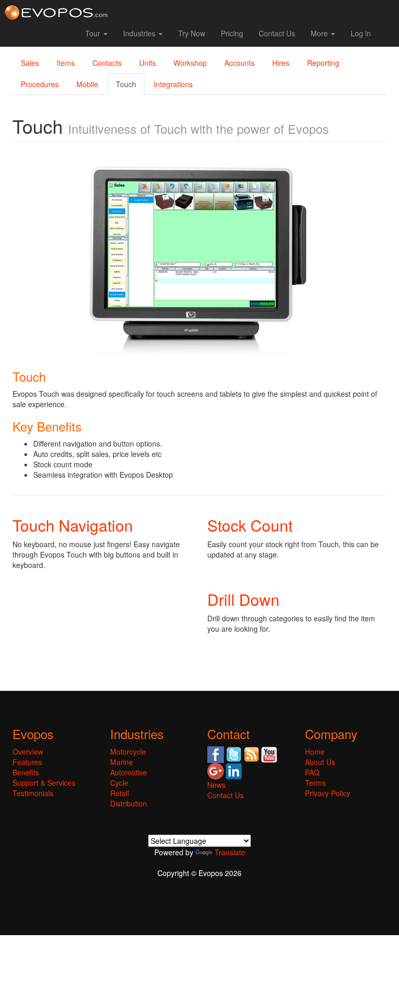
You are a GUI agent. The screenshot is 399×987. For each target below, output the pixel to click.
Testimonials (33, 793)
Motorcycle (128, 751)
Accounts (239, 63)
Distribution (128, 803)
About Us (320, 762)
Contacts (107, 63)
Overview (27, 751)
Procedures (40, 84)
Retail (119, 793)
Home (315, 751)
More (320, 33)
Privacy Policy (327, 793)
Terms (315, 782)
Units (147, 63)
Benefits (25, 772)
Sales (30, 63)
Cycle (119, 782)
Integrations (173, 84)
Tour (93, 33)
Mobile (87, 84)
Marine (121, 762)
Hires (280, 63)
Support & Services (43, 782)
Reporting (323, 63)
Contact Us (277, 33)
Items (66, 63)
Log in (361, 33)
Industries (140, 33)
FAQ (312, 772)
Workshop (190, 63)
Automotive (128, 772)
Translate (230, 852)
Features (27, 762)
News (216, 785)
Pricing (232, 33)
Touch (126, 84)
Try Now (191, 33)
